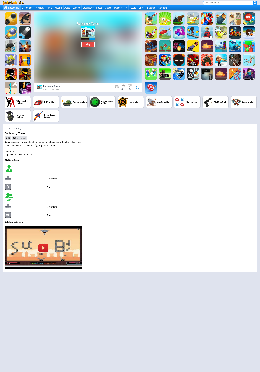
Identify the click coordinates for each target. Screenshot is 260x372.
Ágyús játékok (24, 129)
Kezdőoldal (13, 8)
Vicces (108, 8)
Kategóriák (163, 8)
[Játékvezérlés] (117, 87)
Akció (49, 8)
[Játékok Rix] (13, 2)
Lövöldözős (88, 8)
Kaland (58, 8)
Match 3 (118, 8)
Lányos (76, 8)
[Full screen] (137, 87)
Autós (67, 8)
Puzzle (132, 8)
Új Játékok (27, 8)
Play (87, 44)
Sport (141, 8)
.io (125, 8)
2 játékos (151, 8)
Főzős (99, 8)
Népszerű (39, 8)
